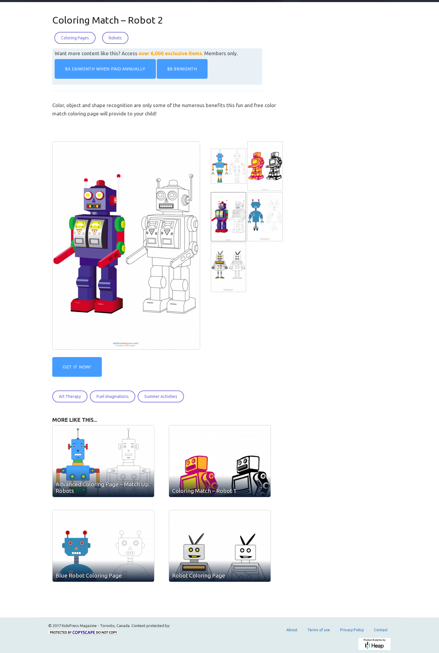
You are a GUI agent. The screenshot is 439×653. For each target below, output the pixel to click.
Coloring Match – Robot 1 (204, 490)
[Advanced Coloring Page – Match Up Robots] (229, 166)
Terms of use (318, 630)
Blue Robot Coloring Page (89, 575)
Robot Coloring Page (198, 575)
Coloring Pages (75, 37)
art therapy (70, 396)
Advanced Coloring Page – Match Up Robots (102, 487)
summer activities (160, 396)
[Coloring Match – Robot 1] (265, 166)
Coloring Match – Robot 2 (107, 20)
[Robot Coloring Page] (229, 267)
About (291, 630)
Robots (115, 37)
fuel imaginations (112, 396)
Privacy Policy (352, 630)
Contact (381, 630)
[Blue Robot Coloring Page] (265, 217)
